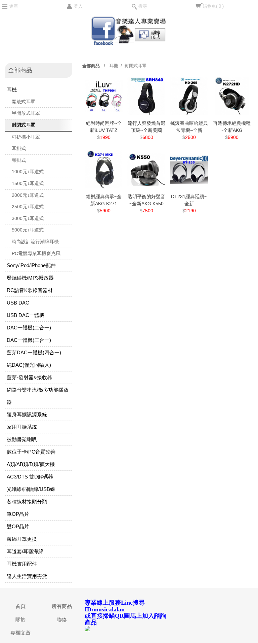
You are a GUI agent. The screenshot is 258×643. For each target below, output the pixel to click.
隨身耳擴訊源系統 (27, 414)
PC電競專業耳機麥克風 (36, 253)
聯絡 (62, 619)
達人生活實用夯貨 (27, 576)
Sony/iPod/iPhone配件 (31, 265)
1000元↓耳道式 (28, 171)
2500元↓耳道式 (28, 206)
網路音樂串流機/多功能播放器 (38, 396)
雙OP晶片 (18, 526)
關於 (20, 619)
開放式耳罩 (23, 101)
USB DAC (18, 303)
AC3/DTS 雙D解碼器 (30, 476)
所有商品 (62, 606)
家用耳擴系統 (22, 427)
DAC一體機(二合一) (29, 327)
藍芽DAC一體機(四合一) (34, 352)
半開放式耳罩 (26, 113)
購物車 (213, 6)
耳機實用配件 (22, 564)
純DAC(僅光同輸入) (29, 365)
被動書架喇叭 (22, 439)
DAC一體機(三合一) (29, 340)
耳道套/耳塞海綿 (25, 551)
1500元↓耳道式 (28, 183)
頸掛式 (19, 160)
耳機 (12, 90)
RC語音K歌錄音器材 (30, 290)
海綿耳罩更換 (22, 539)
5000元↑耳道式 (28, 230)
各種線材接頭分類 (27, 501)
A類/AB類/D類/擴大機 (31, 464)
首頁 (20, 606)
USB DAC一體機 (25, 315)
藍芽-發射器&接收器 (29, 377)
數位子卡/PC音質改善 (31, 452)
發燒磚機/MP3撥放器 (30, 278)
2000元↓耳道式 (28, 195)
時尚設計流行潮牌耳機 (35, 241)
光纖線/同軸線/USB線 (31, 489)
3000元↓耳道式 (28, 218)
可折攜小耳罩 (26, 137)
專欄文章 (20, 633)
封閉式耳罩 (23, 125)
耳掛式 (19, 148)
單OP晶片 (18, 514)
